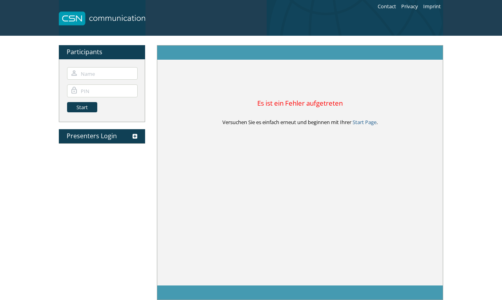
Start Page (364, 122)
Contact (387, 6)
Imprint (432, 6)
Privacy (409, 6)
